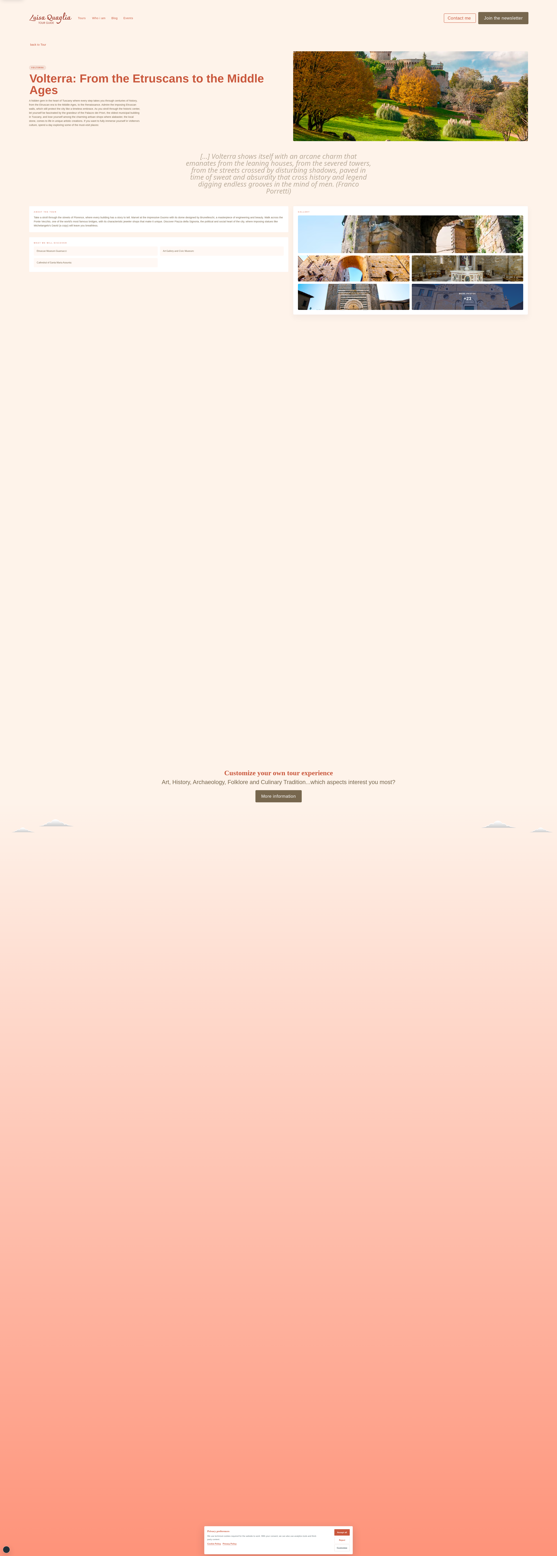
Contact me (459, 18)
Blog (114, 18)
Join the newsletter (503, 18)
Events (128, 18)
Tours (82, 18)
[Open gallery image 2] (353, 268)
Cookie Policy (214, 1544)
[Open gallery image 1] (410, 234)
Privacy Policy (230, 1544)
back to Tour (38, 44)
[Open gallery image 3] (467, 268)
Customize (342, 1548)
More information (278, 796)
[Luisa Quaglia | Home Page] (50, 18)
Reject (342, 1540)
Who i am (99, 18)
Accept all (342, 1532)
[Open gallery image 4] (353, 297)
